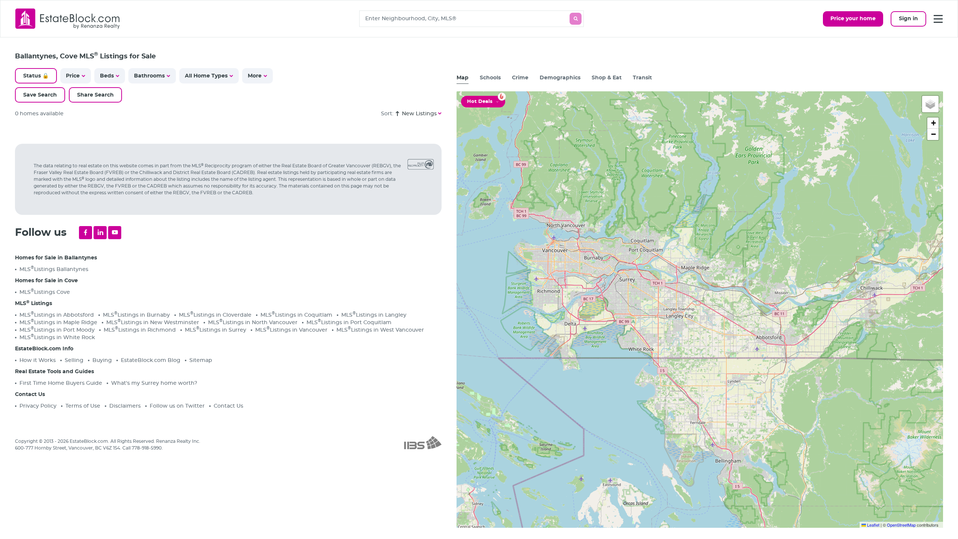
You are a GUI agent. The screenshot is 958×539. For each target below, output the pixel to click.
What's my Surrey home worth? (154, 383)
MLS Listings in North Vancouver (253, 322)
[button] (930, 104)
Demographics (560, 77)
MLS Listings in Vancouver (291, 329)
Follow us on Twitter (177, 406)
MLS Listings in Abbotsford (56, 314)
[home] (67, 18)
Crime (520, 77)
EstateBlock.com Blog (150, 360)
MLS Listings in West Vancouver (380, 329)
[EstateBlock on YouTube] (114, 232)
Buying (102, 360)
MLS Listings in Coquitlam (296, 314)
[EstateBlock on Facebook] (85, 232)
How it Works (37, 360)
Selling (74, 360)
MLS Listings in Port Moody (57, 329)
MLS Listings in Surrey (215, 329)
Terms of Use (82, 406)
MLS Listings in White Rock (57, 337)
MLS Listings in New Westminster (152, 322)
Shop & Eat (607, 77)
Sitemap (200, 360)
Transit (642, 77)
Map (463, 77)
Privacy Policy (38, 406)
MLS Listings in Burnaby (136, 314)
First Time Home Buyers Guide (60, 383)
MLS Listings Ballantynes (53, 269)
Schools (490, 77)
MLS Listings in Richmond (140, 329)
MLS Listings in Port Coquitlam (348, 322)
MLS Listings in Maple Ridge (58, 322)
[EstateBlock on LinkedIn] (100, 232)
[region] (232, 332)
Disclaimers (125, 406)
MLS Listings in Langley (373, 314)
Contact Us (228, 406)
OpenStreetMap (901, 525)
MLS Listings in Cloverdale (215, 314)
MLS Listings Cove (44, 292)
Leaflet (872, 525)
